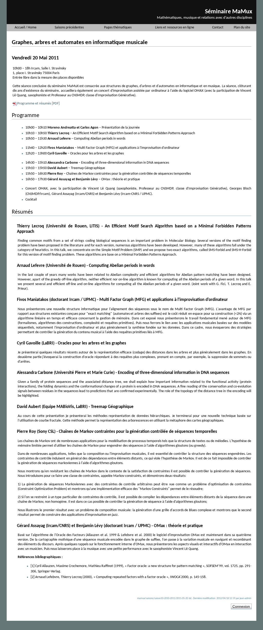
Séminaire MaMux (228, 12)
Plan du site (242, 27)
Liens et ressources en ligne (174, 27)
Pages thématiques (118, 27)
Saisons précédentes (69, 27)
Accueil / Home (25, 27)
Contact (217, 27)
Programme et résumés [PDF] (38, 104)
